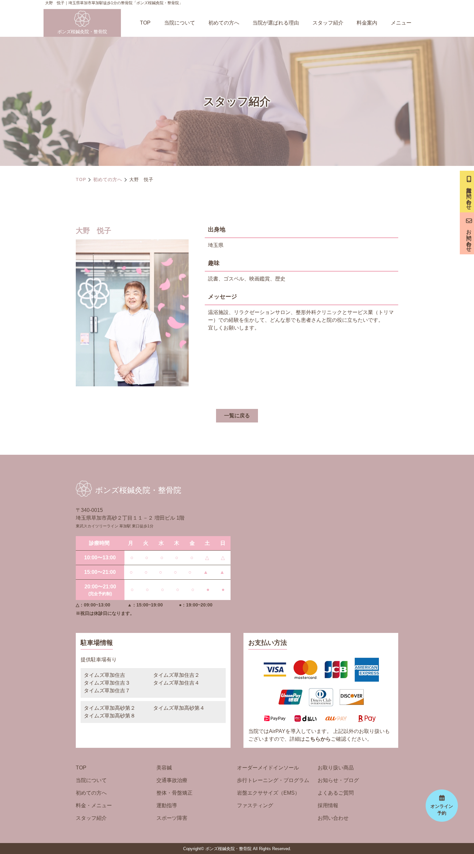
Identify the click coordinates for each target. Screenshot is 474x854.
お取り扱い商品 (336, 767)
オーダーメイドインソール (268, 767)
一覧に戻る (237, 415)
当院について (179, 22)
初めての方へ (223, 22)
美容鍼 (164, 767)
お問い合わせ (333, 818)
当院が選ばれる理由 (275, 22)
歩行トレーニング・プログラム (273, 780)
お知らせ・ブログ (338, 780)
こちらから (318, 739)
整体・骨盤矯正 (174, 793)
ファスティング (255, 805)
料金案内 (367, 22)
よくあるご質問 (336, 793)
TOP (145, 22)
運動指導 (166, 805)
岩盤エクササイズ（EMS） (268, 793)
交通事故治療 (171, 780)
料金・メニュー (94, 805)
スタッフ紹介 (327, 22)
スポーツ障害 (171, 818)
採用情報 (328, 805)
